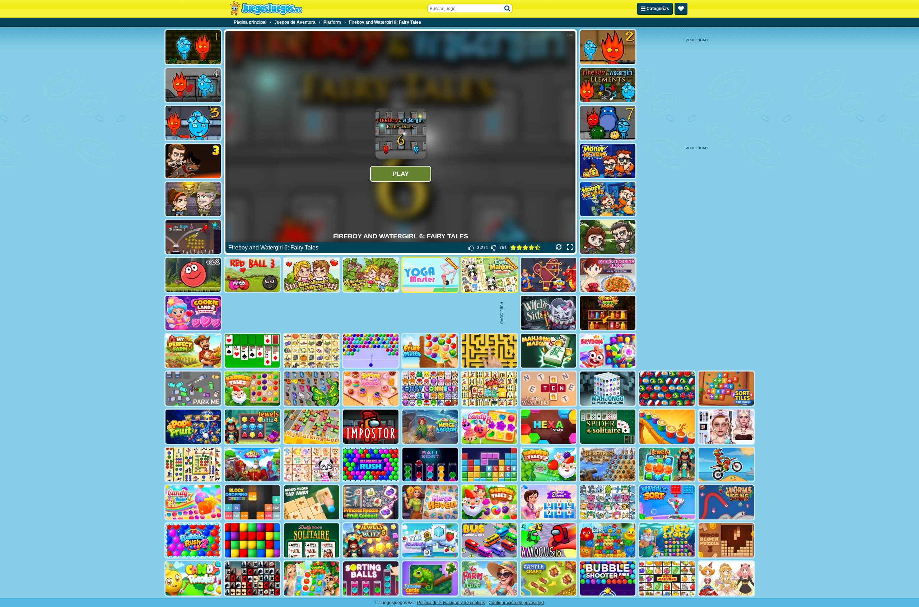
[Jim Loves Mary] (311, 275)
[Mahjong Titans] (193, 465)
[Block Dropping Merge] (252, 502)
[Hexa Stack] (548, 426)
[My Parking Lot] (311, 426)
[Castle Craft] (548, 578)
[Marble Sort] (667, 502)
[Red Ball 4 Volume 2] (193, 275)
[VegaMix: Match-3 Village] (311, 578)
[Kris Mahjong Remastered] (667, 578)
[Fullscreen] (569, 247)
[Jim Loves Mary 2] (371, 275)
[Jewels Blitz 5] (371, 540)
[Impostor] (371, 426)
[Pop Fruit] (193, 426)
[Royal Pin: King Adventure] (548, 275)
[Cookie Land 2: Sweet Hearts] (193, 313)
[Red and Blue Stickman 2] (193, 237)
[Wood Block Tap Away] (311, 502)
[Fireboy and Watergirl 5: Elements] (607, 85)
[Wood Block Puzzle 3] (726, 540)
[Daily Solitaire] (311, 540)
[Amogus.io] (548, 540)
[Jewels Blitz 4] (252, 426)
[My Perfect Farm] (193, 351)
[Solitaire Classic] (252, 351)
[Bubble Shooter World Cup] (667, 388)
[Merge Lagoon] (430, 426)
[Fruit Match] (430, 351)
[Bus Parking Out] (489, 540)
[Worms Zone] (726, 502)
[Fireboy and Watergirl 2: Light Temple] (607, 47)
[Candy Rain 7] (193, 502)
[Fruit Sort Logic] (607, 313)
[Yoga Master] (430, 275)
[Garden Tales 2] (548, 465)
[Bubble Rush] (371, 465)
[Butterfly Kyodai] (311, 388)
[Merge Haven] (430, 502)
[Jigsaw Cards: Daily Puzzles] (430, 578)
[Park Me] (193, 388)
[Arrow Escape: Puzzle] (489, 351)
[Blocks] (252, 540)
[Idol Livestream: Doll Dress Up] (726, 578)
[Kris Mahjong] (311, 351)
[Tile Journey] (430, 540)
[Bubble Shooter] (371, 351)
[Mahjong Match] (548, 351)
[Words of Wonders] (548, 388)
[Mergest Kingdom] (252, 465)
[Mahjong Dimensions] (607, 388)
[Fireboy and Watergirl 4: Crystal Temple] (193, 85)
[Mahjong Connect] (489, 388)
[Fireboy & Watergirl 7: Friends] (607, 123)
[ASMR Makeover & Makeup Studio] (726, 426)
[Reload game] (558, 247)
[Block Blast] (489, 465)
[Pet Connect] (607, 502)
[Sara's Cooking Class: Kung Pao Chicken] (607, 275)
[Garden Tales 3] (489, 502)
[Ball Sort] (430, 465)
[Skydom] (607, 351)
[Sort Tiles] (726, 388)
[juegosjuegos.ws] (266, 8)
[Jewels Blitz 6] (667, 465)
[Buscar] (507, 8)
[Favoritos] (681, 9)
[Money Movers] (607, 161)
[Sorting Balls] (371, 578)
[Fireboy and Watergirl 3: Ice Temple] (193, 123)
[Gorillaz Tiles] (252, 578)
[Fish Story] (667, 540)
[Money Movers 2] (607, 199)
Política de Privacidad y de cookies (451, 602)
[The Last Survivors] (607, 237)
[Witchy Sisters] (548, 313)
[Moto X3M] (726, 465)
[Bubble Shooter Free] (607, 578)
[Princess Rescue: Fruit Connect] (371, 502)
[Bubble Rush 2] (193, 540)
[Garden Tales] (252, 388)
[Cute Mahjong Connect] (489, 275)
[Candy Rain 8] (489, 426)
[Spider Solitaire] (607, 426)
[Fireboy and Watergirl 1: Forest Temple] (193, 47)
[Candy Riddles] (193, 578)
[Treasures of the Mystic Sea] (607, 465)
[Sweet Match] (371, 388)
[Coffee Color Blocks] (667, 426)
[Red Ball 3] (252, 275)
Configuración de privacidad (516, 602)
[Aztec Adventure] (193, 199)
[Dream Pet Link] (311, 465)
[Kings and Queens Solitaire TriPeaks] (548, 502)
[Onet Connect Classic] (430, 388)
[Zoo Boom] (607, 540)
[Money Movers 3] (193, 161)
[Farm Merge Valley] (489, 578)
